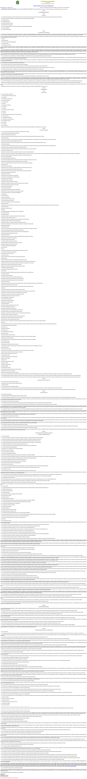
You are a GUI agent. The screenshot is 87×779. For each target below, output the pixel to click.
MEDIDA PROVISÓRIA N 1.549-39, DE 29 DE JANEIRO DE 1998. (43, 5)
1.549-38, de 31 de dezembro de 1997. (70, 766)
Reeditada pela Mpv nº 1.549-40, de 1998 (6, 7)
